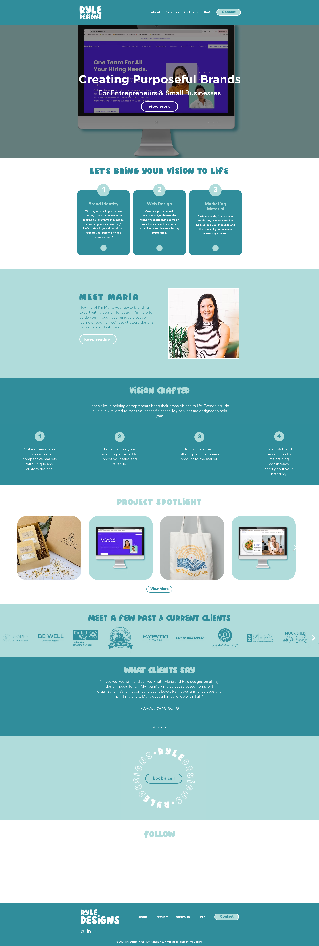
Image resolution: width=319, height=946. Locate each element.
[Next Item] (295, 548)
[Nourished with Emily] (153, 727)
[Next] (300, 91)
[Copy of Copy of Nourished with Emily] (165, 727)
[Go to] (103, 248)
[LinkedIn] (89, 931)
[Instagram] (83, 931)
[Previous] (19, 91)
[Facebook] (95, 931)
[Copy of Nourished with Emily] (158, 727)
